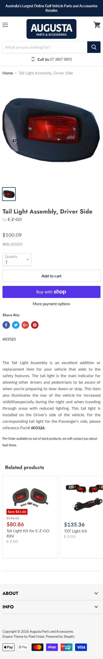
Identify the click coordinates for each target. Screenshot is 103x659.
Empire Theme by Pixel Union (23, 636)
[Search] (93, 47)
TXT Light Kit (75, 530)
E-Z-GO (15, 219)
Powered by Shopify (60, 636)
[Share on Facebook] (6, 325)
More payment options (51, 304)
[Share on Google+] (25, 325)
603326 (37, 427)
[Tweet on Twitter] (16, 325)
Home (7, 73)
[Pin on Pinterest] (34, 325)
